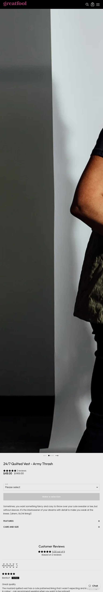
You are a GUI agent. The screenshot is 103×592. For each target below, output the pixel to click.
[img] (8, 573)
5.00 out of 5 (58, 551)
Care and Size (11, 526)
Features (8, 521)
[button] (10, 470)
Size (6, 484)
